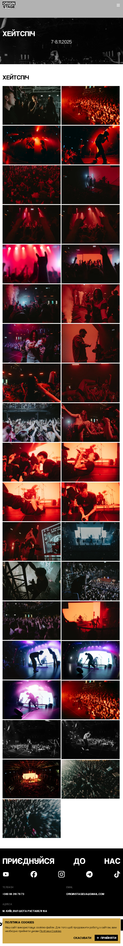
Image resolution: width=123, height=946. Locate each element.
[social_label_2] (61, 874)
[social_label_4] (117, 874)
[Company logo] (9, 5)
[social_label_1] (33, 874)
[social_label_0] (6, 874)
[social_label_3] (89, 874)
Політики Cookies (50, 931)
